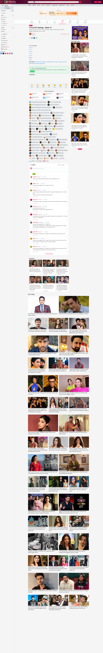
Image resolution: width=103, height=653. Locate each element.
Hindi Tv (31, 25)
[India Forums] (9, 2)
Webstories (61, 5)
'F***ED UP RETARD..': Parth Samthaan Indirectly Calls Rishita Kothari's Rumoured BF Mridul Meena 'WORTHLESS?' (79, 56)
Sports (4, 25)
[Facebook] (1, 53)
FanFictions (54, 5)
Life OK (30, 51)
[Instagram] (7, 53)
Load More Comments (49, 253)
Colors (30, 53)
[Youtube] (5, 53)
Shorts (4, 44)
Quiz (43, 5)
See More (3, 31)
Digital (4, 21)
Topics (38, 5)
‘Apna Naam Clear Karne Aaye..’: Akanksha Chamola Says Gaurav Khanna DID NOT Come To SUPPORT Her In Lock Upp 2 (79, 91)
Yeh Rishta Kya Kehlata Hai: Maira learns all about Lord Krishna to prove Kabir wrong (35, 270)
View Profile (33, 34)
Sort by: (59, 164)
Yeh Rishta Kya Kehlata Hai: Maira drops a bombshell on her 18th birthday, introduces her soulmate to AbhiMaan (62, 287)
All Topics (4, 29)
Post (34, 173)
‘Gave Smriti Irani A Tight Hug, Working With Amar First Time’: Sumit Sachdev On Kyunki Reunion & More (79, 108)
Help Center (5, 49)
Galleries (4, 38)
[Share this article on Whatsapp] (36, 38)
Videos (4, 36)
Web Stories (5, 46)
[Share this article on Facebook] (32, 38)
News (2, 15)
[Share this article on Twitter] (34, 38)
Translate (8, 8)
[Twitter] (3, 53)
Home (4, 13)
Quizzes (4, 42)
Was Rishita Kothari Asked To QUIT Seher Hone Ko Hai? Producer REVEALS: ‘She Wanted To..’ (79, 73)
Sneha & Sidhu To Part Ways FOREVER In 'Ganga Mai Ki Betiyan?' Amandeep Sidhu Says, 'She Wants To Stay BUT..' (79, 127)
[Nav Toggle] (1, 2)
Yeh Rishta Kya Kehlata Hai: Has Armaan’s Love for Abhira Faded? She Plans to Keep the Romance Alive (35, 287)
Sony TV (30, 55)
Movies (4, 19)
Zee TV (30, 49)
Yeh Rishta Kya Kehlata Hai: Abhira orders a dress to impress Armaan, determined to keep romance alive (62, 271)
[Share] (67, 180)
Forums (2, 27)
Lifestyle (4, 23)
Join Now (32, 71)
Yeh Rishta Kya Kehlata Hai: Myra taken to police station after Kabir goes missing (48, 287)
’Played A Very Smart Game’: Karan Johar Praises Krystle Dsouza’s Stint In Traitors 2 (79, 144)
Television (4, 17)
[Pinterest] (10, 53)
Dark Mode (3, 10)
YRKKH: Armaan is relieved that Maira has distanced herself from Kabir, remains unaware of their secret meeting (49, 271)
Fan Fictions (5, 40)
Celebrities (5, 34)
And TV (30, 59)
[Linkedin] (12, 53)
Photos (72, 5)
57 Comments (64, 34)
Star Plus (31, 47)
